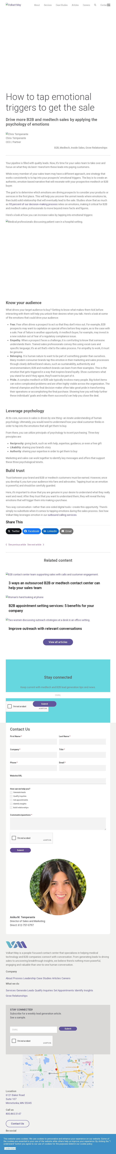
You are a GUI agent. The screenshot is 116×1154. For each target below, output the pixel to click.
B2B (56, 147)
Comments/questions (21, 815)
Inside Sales (78, 147)
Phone (14, 762)
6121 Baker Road (15, 1095)
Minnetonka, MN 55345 (19, 1103)
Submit (44, 704)
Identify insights (19, 804)
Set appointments (20, 800)
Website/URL (16, 776)
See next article (34, 544)
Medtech (65, 147)
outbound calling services (62, 514)
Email (62, 762)
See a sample (17, 1017)
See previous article (17, 544)
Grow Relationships (96, 147)
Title (62, 749)
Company (15, 749)
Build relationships (20, 807)
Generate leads (19, 792)
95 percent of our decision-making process (33, 204)
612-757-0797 (26, 925)
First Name (16, 736)
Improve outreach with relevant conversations (45, 629)
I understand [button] (10, 1148)
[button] (95, 4)
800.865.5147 (13, 1113)
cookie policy (86, 1144)
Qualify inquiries (19, 796)
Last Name (64, 736)
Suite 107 (11, 1099)
